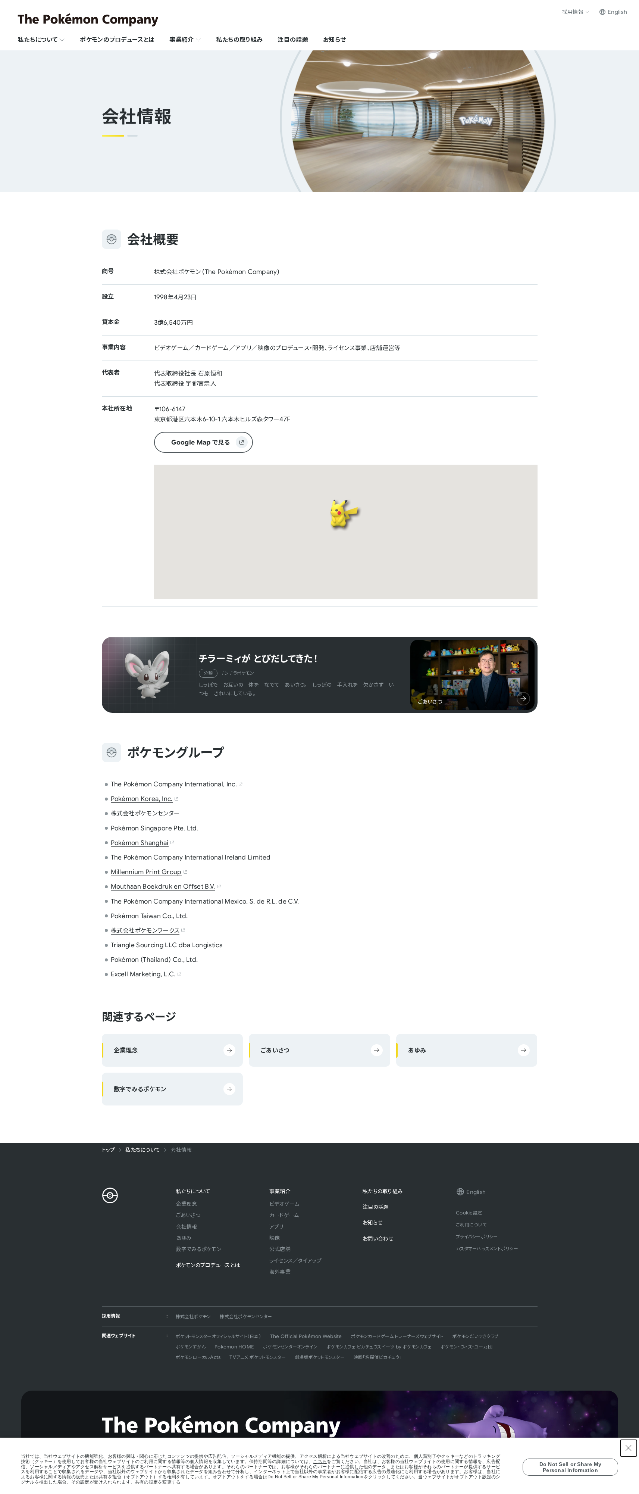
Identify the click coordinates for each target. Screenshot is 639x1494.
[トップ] (110, 1195)
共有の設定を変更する (158, 1482)
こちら (320, 1461)
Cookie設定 (469, 1213)
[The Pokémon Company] (88, 19)
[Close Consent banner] (628, 1448)
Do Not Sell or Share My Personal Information (315, 1477)
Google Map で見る (192, 444)
